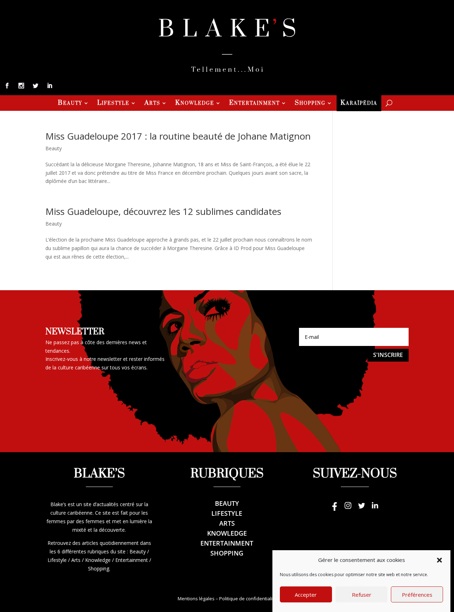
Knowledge (194, 104)
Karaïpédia (358, 104)
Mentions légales (196, 598)
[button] (439, 560)
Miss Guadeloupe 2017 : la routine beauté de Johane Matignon (178, 136)
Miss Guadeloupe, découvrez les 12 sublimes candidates (163, 211)
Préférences (417, 595)
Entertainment (254, 104)
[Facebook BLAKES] (334, 508)
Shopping (310, 104)
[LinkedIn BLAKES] (375, 508)
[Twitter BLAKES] (361, 508)
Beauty (70, 104)
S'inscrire (388, 355)
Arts (152, 104)
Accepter (306, 595)
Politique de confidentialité (248, 598)
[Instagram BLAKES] (348, 508)
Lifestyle (113, 104)
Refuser (361, 595)
